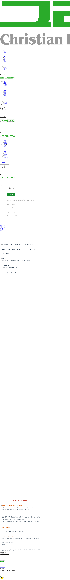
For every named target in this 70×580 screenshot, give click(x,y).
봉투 (4, 59)
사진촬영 (5, 84)
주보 (4, 56)
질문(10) (1, 229)
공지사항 (5, 68)
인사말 (5, 51)
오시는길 (5, 85)
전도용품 (5, 96)
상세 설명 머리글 (2, 225)
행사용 (5, 58)
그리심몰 (3, 69)
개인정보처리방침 (2, 567)
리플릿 (5, 61)
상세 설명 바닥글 (2, 227)
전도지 (5, 57)
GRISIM (3, 50)
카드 (4, 62)
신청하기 (2, 561)
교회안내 (5, 55)
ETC (5, 97)
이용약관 (1, 565)
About (5, 52)
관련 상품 (1, 230)
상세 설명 (1, 226)
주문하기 (5, 67)
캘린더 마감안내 (6, 65)
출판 (4, 60)
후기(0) (1, 228)
